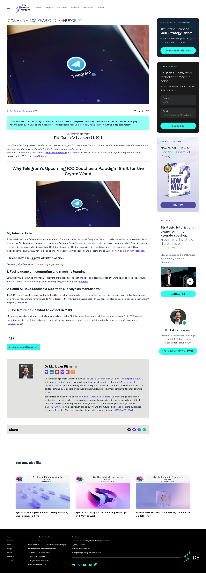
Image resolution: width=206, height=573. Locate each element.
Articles (75, 7)
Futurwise (59, 406)
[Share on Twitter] (134, 429)
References (62, 7)
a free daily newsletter (89, 124)
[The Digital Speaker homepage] (23, 8)
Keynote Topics (34, 541)
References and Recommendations (42, 549)
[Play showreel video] (178, 277)
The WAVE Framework (36, 556)
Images (9, 549)
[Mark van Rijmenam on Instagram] (95, 564)
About (39, 7)
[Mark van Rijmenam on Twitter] (79, 564)
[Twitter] (46, 372)
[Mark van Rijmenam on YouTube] (84, 564)
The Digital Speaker (95, 378)
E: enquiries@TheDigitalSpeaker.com (86, 552)
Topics (49, 7)
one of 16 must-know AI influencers (92, 396)
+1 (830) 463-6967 (123, 410)
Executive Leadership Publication (41, 537)
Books (9, 545)
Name (166, 98)
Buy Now (178, 205)
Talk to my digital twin (178, 351)
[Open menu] (8, 7)
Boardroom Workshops (37, 564)
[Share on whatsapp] (144, 429)
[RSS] (73, 372)
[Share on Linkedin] (129, 429)
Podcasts (10, 556)
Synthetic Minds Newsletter (23, 346)
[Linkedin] (52, 372)
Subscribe (178, 125)
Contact (101, 7)
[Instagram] (68, 372)
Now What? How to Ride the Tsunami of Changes (47, 545)
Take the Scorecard (178, 50)
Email (165, 111)
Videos (9, 552)
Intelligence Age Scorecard (38, 560)
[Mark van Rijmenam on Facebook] (90, 564)
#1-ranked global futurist (130, 378)
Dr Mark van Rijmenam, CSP (23, 111)
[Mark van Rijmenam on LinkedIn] (73, 564)
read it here (39, 156)
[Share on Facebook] (139, 429)
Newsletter (87, 7)
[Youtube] (57, 372)
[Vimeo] (62, 372)
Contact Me (178, 293)
